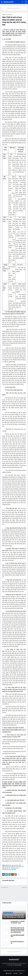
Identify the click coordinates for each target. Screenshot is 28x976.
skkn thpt (13, 866)
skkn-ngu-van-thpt (6, 869)
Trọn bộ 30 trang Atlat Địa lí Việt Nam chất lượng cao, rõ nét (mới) (13, 916)
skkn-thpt (13, 869)
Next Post (24, 887)
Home (3, 14)
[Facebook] (3, 874)
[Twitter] (6, 874)
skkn (20, 865)
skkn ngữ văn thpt (6, 866)
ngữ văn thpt (9, 14)
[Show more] (18, 874)
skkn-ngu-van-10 (20, 866)
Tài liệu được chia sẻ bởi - (9, 970)
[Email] (15, 874)
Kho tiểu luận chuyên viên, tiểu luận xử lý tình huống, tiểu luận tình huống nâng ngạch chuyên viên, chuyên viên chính (17, 930)
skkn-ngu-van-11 (6, 868)
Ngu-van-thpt (15, 865)
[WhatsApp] (9, 874)
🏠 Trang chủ (9, 973)
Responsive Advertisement (14, 8)
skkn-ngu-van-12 (14, 868)
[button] (1, 2)
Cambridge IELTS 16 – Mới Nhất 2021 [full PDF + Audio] (18, 922)
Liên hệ (20, 973)
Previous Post (4, 887)
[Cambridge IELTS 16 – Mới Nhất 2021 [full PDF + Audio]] (6, 923)
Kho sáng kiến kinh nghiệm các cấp (17, 942)
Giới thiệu (15, 973)
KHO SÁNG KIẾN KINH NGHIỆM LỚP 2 (17, 936)
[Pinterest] (12, 874)
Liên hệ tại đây (18, 965)
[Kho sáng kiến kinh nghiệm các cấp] (6, 943)
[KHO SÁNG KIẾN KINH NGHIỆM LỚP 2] (6, 937)
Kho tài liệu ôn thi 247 (20, 970)
